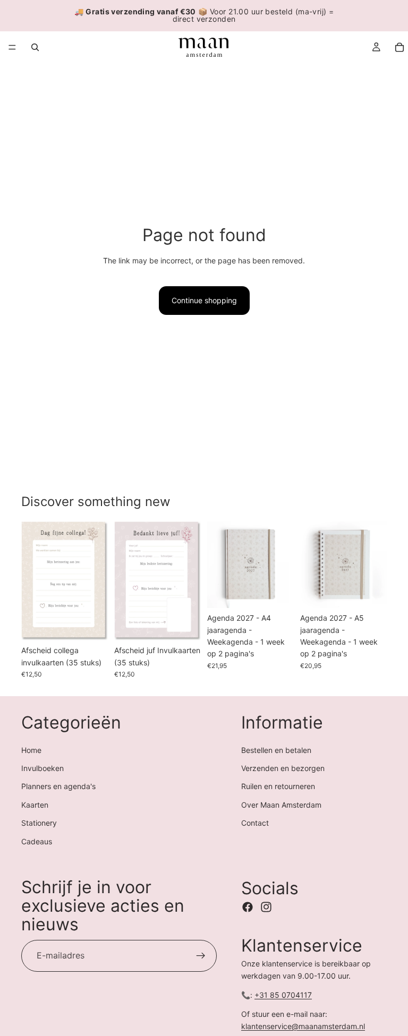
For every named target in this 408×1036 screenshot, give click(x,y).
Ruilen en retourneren (278, 786)
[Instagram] (266, 907)
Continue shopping (204, 300)
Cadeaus (36, 841)
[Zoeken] (35, 47)
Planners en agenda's (58, 786)
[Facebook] (247, 907)
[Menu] (12, 47)
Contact (255, 822)
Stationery (39, 822)
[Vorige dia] (33, 581)
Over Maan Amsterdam (281, 804)
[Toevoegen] (91, 623)
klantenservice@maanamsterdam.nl (303, 1026)
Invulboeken (42, 768)
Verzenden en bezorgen (283, 768)
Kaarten (34, 804)
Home (31, 750)
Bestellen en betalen (276, 750)
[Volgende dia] (96, 581)
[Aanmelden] (201, 956)
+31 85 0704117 (283, 994)
